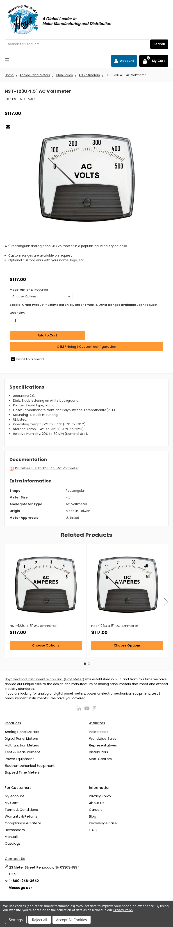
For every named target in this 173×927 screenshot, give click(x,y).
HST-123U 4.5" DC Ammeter (114, 625)
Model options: (29, 289)
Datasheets (15, 829)
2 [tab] (89, 664)
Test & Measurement (22, 752)
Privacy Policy (100, 796)
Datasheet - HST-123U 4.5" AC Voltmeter (47, 468)
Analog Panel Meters (22, 731)
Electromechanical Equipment (30, 765)
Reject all (39, 919)
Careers (95, 809)
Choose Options (45, 645)
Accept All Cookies (71, 919)
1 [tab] (85, 664)
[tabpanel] (45, 600)
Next (166, 601)
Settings (16, 919)
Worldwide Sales (102, 738)
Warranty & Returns (21, 816)
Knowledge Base (103, 823)
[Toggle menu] (7, 60)
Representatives (103, 745)
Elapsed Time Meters (22, 772)
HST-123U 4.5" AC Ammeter (33, 625)
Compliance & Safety (23, 823)
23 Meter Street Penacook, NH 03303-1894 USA (44, 870)
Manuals (11, 836)
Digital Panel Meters (21, 738)
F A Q (93, 829)
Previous (5, 601)
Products (13, 723)
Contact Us (15, 858)
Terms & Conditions (21, 809)
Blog (92, 816)
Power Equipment (19, 758)
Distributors (98, 752)
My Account (14, 796)
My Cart (11, 802)
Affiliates (97, 723)
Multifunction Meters (22, 745)
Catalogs (12, 843)
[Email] (8, 126)
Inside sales (98, 731)
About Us (96, 802)
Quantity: (17, 313)
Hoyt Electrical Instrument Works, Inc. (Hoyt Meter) (44, 679)
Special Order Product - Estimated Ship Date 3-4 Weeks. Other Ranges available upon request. (84, 305)
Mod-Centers (100, 758)
